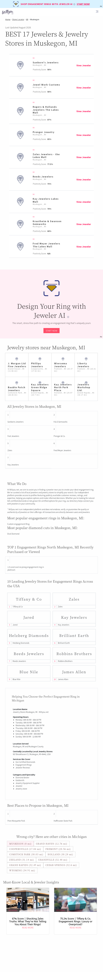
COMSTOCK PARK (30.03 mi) (26, 854)
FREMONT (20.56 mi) (58, 849)
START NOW (51, 330)
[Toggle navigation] (97, 12)
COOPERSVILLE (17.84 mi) (25, 849)
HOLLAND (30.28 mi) (60, 854)
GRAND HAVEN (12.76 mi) (51, 843)
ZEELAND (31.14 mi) (21, 859)
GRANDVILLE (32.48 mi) (52, 859)
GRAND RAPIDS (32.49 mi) (25, 865)
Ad (101, 337)
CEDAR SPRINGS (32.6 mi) (61, 865)
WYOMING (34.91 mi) (22, 870)
